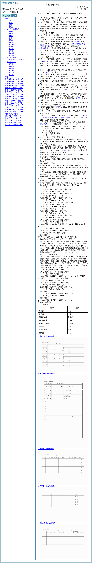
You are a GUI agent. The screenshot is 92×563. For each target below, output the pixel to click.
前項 (48, 72)
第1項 (42, 48)
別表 (57, 107)
